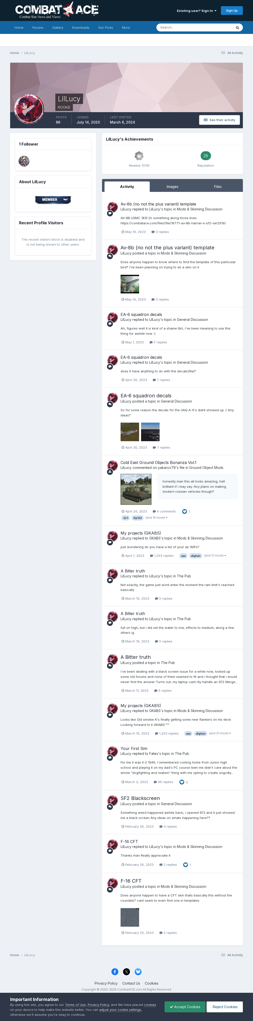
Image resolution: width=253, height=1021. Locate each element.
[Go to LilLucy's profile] (112, 207)
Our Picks (105, 27)
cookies (150, 1005)
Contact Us (131, 983)
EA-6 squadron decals (141, 314)
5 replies (165, 598)
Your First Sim (134, 748)
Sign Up (232, 10)
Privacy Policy (106, 983)
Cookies (151, 983)
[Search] (237, 27)
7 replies (160, 342)
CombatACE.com (129, 989)
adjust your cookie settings (120, 1010)
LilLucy (126, 209)
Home (19, 27)
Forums (37, 27)
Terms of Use (75, 1005)
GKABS (155, 538)
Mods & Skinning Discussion (199, 209)
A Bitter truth (133, 570)
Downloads (80, 27)
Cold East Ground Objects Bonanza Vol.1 (158, 462)
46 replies (165, 782)
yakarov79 (167, 467)
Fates (153, 753)
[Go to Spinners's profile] (24, 161)
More (126, 27)
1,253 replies (163, 556)
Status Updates (214, 27)
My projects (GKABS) (141, 533)
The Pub (184, 576)
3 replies (162, 232)
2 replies (170, 865)
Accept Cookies (186, 1007)
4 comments (166, 511)
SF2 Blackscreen (140, 798)
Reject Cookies (225, 1007)
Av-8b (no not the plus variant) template (158, 204)
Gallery (57, 27)
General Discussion (192, 319)
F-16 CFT (129, 841)
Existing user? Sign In (195, 11)
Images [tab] (172, 186)
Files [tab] (218, 186)
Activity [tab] (127, 186)
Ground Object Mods (206, 467)
